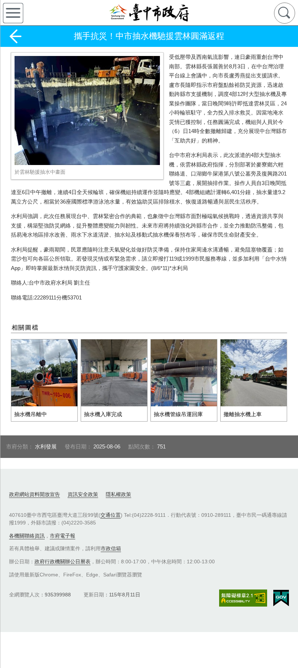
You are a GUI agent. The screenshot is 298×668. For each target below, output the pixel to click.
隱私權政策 (118, 494)
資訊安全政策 (83, 494)
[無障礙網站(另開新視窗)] (243, 598)
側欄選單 (13, 13)
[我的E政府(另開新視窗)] (281, 598)
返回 (15, 36)
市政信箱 (111, 548)
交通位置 (110, 515)
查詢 (284, 13)
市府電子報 (62, 536)
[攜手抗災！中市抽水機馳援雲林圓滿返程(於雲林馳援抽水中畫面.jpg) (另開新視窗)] (87, 110)
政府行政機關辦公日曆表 (62, 561)
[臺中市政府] (149, 13)
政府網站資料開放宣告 (34, 494)
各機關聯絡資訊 (27, 536)
